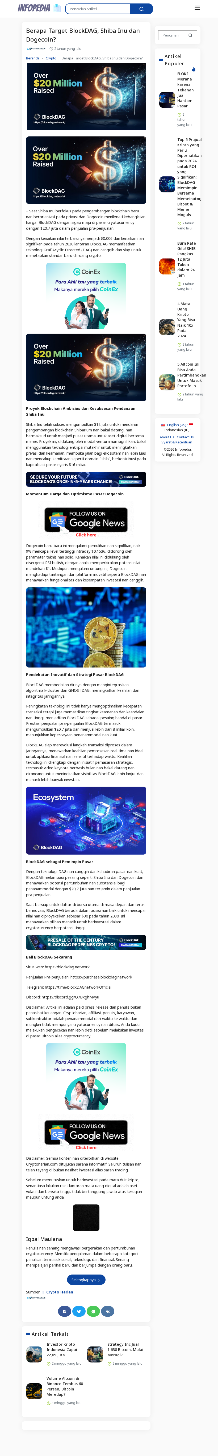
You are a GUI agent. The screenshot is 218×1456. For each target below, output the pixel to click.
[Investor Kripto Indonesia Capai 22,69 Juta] (34, 1354)
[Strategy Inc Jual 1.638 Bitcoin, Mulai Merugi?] (95, 1354)
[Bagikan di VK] (107, 1311)
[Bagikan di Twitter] (79, 1311)
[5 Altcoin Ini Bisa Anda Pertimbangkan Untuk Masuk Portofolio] (167, 382)
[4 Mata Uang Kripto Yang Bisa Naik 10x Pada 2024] (167, 327)
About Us (167, 437)
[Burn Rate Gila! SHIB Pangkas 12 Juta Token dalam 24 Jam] (167, 266)
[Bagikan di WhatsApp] (93, 1311)
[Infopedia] (39, 7)
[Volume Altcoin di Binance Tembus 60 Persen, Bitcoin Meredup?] (34, 1391)
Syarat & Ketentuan (176, 442)
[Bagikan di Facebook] (64, 1311)
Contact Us (185, 437)
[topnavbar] (197, 7)
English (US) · (177, 424)
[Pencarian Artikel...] (141, 8)
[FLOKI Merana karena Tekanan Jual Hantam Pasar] (167, 100)
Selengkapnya (84, 1279)
